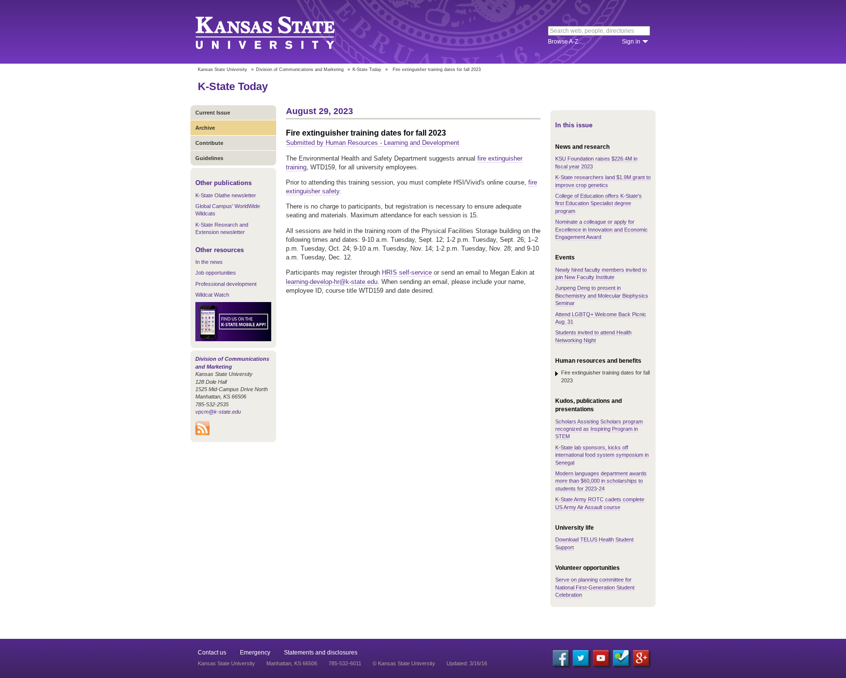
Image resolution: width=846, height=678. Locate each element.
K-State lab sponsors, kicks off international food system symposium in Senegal (602, 455)
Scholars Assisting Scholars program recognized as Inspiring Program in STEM (599, 429)
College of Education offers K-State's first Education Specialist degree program (598, 203)
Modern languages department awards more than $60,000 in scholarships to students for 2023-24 (601, 480)
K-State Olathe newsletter (225, 195)
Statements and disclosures (320, 652)
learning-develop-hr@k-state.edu (331, 281)
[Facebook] (560, 658)
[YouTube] (601, 658)
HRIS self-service (407, 272)
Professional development (226, 284)
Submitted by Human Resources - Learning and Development (372, 142)
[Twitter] (580, 658)
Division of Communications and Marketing (300, 69)
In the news (209, 262)
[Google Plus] (641, 658)
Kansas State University (277, 32)
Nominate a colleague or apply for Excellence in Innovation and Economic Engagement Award (601, 229)
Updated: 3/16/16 (466, 663)
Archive (205, 128)
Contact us (212, 652)
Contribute (209, 143)
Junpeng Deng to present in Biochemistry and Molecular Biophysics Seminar (601, 295)
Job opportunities (215, 273)
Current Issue (212, 113)
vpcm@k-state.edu (218, 412)
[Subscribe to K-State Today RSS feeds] (202, 433)
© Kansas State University (404, 663)
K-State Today (366, 69)
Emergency (255, 652)
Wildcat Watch (212, 295)
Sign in (631, 41)
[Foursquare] (621, 658)
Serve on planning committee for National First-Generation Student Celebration (594, 587)
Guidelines (209, 158)
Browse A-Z (563, 41)
